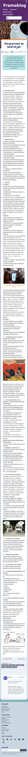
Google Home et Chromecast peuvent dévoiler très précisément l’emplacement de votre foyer (14, 188)
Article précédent (8, 658)
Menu (6, 9)
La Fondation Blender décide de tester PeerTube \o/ (12, 416)
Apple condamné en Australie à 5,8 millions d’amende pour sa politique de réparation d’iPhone (13, 219)
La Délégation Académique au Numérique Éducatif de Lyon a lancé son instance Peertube (14, 449)
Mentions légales (5, 730)
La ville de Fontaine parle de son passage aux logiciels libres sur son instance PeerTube (12, 460)
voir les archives (13, 753)
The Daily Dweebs (12, 471)
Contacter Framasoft (6, 709)
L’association (4, 706)
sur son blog (11, 86)
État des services (5, 710)
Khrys (6, 52)
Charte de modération (6, 722)
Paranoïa (6, 591)
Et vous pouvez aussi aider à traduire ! (14, 546)
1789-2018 (6, 587)
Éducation (18, 665)
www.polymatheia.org (11, 582)
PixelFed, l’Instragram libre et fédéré (13, 609)
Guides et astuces (5, 729)
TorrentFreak (6, 422)
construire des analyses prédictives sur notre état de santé (13, 212)
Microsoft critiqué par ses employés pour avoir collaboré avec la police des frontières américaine (13, 323)
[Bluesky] (19, 740)
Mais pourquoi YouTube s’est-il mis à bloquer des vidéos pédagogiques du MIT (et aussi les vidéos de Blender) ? (13, 407)
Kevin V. (10, 677)
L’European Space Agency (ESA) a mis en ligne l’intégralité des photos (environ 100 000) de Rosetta (14, 625)
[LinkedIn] (23, 740)
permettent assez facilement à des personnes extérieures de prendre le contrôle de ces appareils (12, 105)
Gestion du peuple (9, 584)
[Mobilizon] (15, 740)
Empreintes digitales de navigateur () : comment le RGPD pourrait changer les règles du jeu (14, 500)
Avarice (6, 586)
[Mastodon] (7, 740)
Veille (9, 663)
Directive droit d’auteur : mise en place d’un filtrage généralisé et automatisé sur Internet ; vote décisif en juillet (14, 395)
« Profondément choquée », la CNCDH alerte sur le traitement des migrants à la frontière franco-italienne (14, 177)
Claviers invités (5, 665)
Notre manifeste (5, 707)
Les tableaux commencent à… (12, 578)
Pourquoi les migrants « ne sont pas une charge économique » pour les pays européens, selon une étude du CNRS (14, 512)
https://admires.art (8, 622)
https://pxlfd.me (7, 618)
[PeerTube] (11, 740)
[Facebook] (3, 743)
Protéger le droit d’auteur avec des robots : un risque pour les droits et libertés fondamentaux (12, 351)
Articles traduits (8, 14)
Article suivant (21, 658)
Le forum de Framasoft (6, 717)
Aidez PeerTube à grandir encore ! (13, 544)
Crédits (3, 733)
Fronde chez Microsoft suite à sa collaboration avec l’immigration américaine (12, 328)
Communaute (11, 665)
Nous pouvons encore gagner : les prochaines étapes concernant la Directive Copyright (12, 389)
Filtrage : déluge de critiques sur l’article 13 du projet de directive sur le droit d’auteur (13, 342)
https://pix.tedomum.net (9, 620)
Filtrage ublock (8, 589)
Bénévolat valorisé (5, 719)
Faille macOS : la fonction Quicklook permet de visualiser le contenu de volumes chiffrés (13, 224)
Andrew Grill (22, 285)
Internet (3, 667)
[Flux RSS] (3, 740)
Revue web (15, 667)
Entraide (3, 727)
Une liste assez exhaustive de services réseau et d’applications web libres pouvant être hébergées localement (14, 603)
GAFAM (22, 665)
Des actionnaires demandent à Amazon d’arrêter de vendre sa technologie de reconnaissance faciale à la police (14, 291)
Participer (4, 718)
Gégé (15, 650)
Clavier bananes (8, 580)
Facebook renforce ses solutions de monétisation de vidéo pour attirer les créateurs (13, 232)
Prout (3, 712)
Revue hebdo (8, 667)
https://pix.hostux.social (9, 616)
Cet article (5, 427)
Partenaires (4, 721)
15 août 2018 (21, 677)
